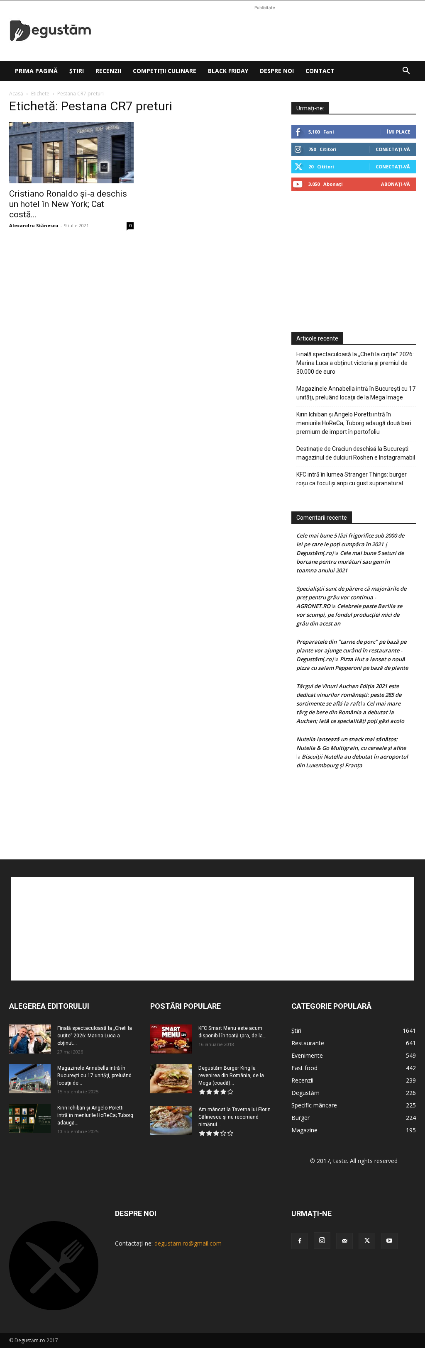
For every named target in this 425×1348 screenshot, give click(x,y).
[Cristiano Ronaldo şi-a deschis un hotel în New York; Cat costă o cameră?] (71, 152)
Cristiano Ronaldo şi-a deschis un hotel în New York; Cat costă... (68, 204)
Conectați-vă (393, 149)
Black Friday (228, 71)
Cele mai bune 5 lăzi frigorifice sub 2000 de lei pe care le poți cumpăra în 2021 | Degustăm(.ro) (350, 544)
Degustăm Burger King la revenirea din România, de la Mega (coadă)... (231, 1075)
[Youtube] (389, 1241)
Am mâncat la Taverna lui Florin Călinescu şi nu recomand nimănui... (234, 1117)
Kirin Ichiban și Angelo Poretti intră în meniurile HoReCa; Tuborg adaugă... (95, 1115)
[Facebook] (299, 1241)
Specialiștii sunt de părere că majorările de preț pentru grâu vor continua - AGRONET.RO (351, 597)
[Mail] (344, 1241)
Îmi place (398, 132)
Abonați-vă (395, 184)
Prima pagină (36, 71)
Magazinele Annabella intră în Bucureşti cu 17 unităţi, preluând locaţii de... (94, 1075)
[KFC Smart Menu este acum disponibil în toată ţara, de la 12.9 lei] (171, 1039)
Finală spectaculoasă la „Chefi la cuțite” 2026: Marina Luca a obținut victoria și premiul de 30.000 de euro (355, 363)
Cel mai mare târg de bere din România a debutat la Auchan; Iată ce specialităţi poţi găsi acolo (350, 712)
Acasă (16, 93)
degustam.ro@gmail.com (188, 1243)
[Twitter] (367, 1241)
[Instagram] (322, 1240)
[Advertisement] (265, 30)
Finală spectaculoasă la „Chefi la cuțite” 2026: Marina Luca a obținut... (94, 1035)
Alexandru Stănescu (34, 225)
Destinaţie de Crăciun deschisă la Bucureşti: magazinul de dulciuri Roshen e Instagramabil (355, 453)
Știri (76, 71)
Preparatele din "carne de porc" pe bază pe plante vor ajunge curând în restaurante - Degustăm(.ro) (351, 650)
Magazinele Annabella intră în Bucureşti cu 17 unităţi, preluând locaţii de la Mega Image (355, 393)
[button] (406, 71)
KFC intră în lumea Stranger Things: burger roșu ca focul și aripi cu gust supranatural (351, 479)
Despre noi (277, 71)
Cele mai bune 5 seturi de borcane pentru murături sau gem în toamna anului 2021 (350, 561)
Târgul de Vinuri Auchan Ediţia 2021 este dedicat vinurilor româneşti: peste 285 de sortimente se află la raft (348, 694)
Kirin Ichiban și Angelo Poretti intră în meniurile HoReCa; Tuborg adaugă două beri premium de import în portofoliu (353, 423)
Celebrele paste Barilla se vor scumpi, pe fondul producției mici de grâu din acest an (349, 614)
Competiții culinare (164, 71)
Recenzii (108, 71)
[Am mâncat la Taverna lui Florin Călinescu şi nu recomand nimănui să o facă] (171, 1120)
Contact (320, 71)
